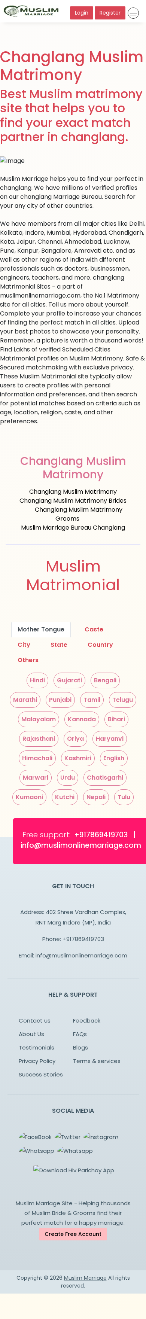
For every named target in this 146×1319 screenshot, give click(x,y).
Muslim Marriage (85, 1278)
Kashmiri (77, 758)
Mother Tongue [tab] (41, 629)
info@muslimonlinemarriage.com (81, 955)
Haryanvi (110, 738)
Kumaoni (29, 797)
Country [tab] (100, 644)
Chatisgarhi (105, 777)
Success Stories (41, 1074)
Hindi (37, 680)
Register (110, 12)
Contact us (35, 1020)
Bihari (116, 719)
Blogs (80, 1047)
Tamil (91, 699)
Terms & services (97, 1061)
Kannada (82, 719)
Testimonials (36, 1047)
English (113, 758)
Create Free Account (73, 1234)
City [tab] (24, 644)
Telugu (122, 699)
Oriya (75, 738)
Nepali (96, 797)
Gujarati (69, 680)
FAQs (80, 1034)
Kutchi (64, 797)
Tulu (124, 797)
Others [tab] (28, 660)
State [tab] (59, 644)
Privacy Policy (37, 1061)
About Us (31, 1034)
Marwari (35, 777)
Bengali (105, 680)
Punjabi (60, 699)
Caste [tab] (94, 629)
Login (81, 12)
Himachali (37, 758)
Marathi (25, 699)
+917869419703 (83, 939)
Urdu (67, 777)
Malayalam (38, 719)
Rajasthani (38, 738)
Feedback (86, 1020)
